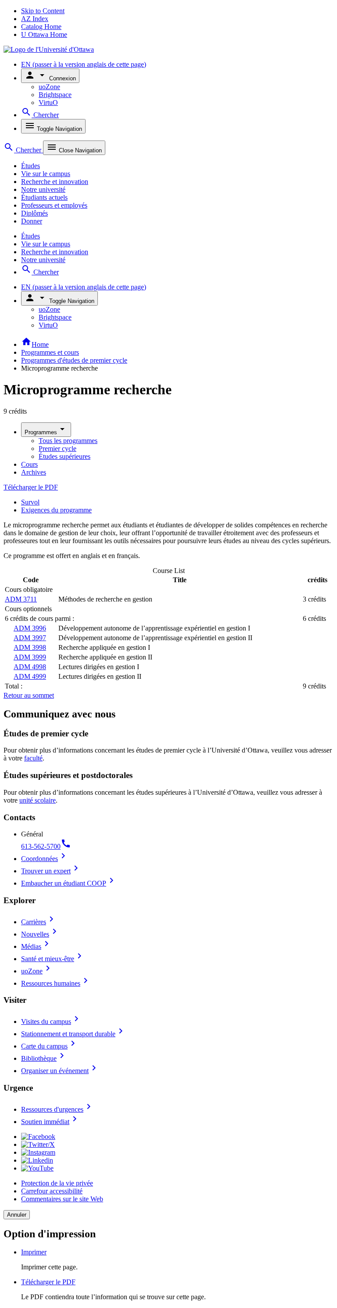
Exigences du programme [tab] (56, 510)
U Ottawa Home (44, 34)
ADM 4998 (30, 666)
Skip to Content (43, 10)
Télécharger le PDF (31, 487)
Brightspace (55, 94)
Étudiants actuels (44, 197)
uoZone (49, 86)
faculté (33, 758)
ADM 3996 (30, 628)
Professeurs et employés (54, 205)
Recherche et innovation (54, 181)
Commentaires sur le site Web (62, 1199)
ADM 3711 (21, 599)
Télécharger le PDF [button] (48, 1282)
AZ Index (34, 18)
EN (83, 64)
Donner (31, 221)
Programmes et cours (50, 352)
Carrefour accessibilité (51, 1191)
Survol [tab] (30, 502)
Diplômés (34, 213)
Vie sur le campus (45, 173)
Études (30, 165)
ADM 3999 (30, 657)
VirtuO (48, 102)
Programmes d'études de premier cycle (74, 360)
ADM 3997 (30, 637)
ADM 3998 (30, 647)
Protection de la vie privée (57, 1183)
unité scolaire (37, 800)
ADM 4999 (30, 676)
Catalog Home (41, 26)
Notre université (43, 189)
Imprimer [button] (34, 1252)
